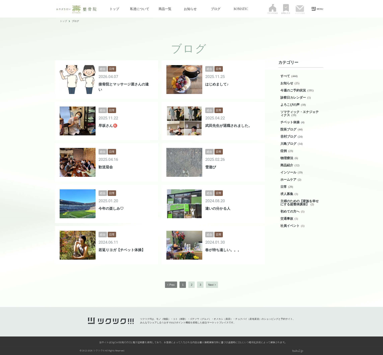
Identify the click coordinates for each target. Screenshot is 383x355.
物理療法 (289, 158)
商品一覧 (165, 8)
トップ (114, 8)
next (211, 284)
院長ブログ (291, 129)
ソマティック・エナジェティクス (299, 113)
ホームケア (290, 179)
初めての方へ (292, 211)
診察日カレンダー (295, 97)
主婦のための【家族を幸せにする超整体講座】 (299, 202)
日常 (286, 186)
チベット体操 (292, 122)
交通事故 (289, 218)
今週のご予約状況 (297, 90)
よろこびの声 (293, 104)
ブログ (215, 8)
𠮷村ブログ (291, 136)
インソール (291, 172)
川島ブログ (291, 143)
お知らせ (190, 8)
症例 (286, 151)
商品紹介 (289, 165)
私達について (139, 8)
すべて (289, 76)
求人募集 (289, 194)
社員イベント (292, 225)
